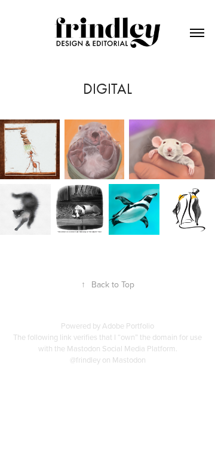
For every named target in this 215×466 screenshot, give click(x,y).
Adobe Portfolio (128, 325)
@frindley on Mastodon (108, 359)
